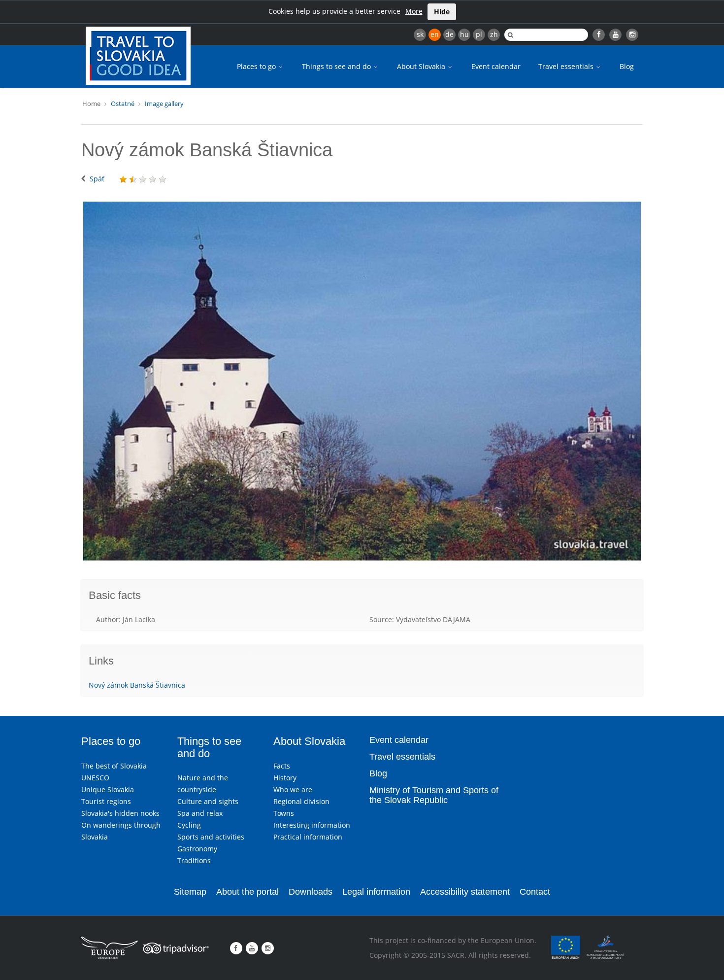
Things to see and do (337, 66)
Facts (281, 765)
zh (494, 34)
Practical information (307, 836)
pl (479, 34)
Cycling (189, 825)
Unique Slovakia (107, 789)
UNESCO (95, 777)
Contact (535, 892)
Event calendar (496, 66)
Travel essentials (566, 66)
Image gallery (164, 103)
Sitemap (190, 892)
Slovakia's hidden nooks (120, 813)
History (284, 777)
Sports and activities (210, 836)
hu (464, 34)
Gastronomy (197, 848)
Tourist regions (106, 801)
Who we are (292, 789)
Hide (442, 11)
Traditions (194, 860)
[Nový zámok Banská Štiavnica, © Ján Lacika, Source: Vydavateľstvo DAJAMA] (362, 381)
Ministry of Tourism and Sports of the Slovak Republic (433, 795)
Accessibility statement (465, 892)
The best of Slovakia (114, 765)
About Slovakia (422, 66)
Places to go (257, 66)
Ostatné (122, 103)
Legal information (376, 892)
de (449, 34)
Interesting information (311, 825)
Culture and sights (207, 801)
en (434, 34)
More (414, 11)
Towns (283, 813)
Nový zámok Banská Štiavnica (137, 685)
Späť (97, 178)
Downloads (310, 892)
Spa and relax (200, 813)
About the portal (247, 892)
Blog (627, 66)
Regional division (301, 801)
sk (420, 34)
